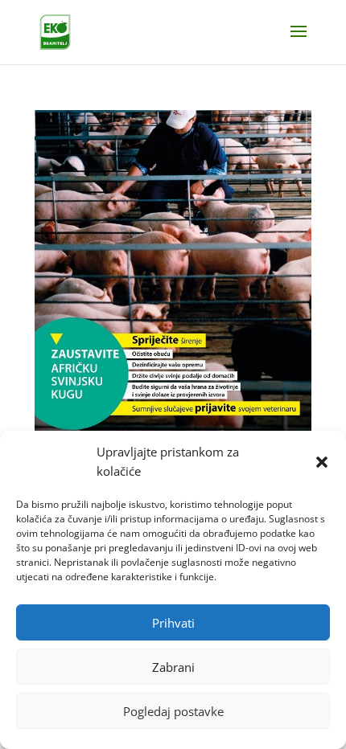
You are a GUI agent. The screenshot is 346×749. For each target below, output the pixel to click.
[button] (322, 462)
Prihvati (173, 623)
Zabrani (173, 667)
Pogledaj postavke (173, 711)
